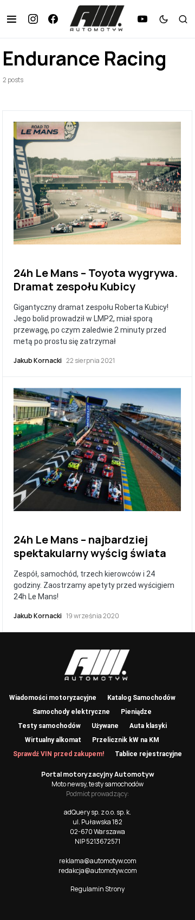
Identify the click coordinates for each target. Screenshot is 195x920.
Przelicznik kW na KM (125, 740)
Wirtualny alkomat (53, 740)
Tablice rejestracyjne (148, 754)
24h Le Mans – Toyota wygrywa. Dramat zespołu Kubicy (96, 280)
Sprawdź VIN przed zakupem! (58, 754)
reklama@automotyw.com (97, 860)
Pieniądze (136, 712)
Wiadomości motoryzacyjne (52, 697)
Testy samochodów (49, 726)
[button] (11, 19)
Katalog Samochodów (141, 697)
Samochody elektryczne (71, 712)
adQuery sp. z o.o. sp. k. (97, 812)
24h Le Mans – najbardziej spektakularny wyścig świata (90, 546)
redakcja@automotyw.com (97, 870)
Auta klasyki (148, 726)
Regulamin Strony (97, 888)
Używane (105, 726)
